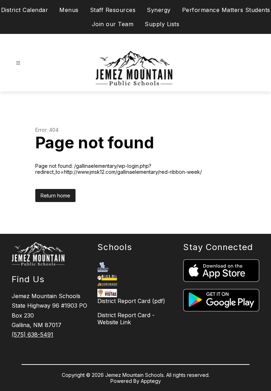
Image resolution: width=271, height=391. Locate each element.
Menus (69, 9)
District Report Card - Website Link (126, 319)
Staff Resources (113, 9)
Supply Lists (162, 24)
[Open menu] (18, 63)
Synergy (159, 9)
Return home (55, 195)
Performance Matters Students (226, 9)
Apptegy (151, 381)
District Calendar (24, 9)
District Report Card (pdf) (131, 300)
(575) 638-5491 (32, 334)
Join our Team (113, 24)
